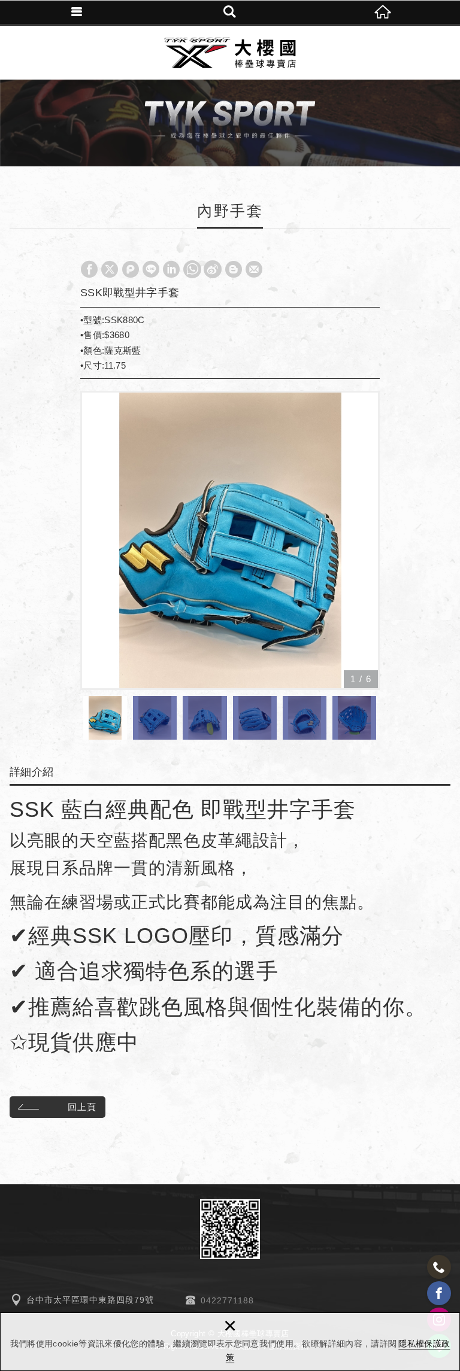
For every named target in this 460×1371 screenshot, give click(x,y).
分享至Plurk (131, 269)
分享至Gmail (254, 269)
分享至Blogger (234, 269)
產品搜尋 (230, 12)
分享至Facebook (89, 269)
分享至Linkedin (171, 269)
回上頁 (82, 1107)
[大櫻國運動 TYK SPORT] (230, 53)
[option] (230, 540)
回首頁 (383, 12)
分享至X (110, 269)
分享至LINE (151, 269)
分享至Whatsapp (192, 269)
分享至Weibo (213, 269)
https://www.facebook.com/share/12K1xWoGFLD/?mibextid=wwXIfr (439, 1293)
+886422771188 (439, 1267)
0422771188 (227, 1300)
